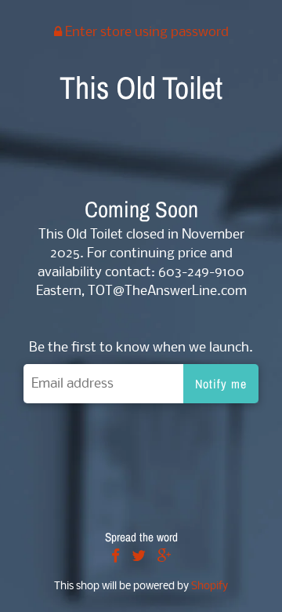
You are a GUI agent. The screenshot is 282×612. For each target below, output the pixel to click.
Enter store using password (145, 32)
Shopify (209, 586)
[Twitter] (139, 557)
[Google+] (164, 557)
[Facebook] (115, 557)
